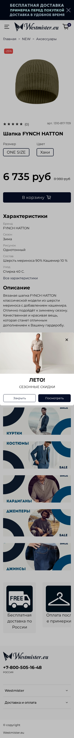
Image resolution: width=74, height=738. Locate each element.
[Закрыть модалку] (67, 339)
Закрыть (19, 398)
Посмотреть (54, 398)
